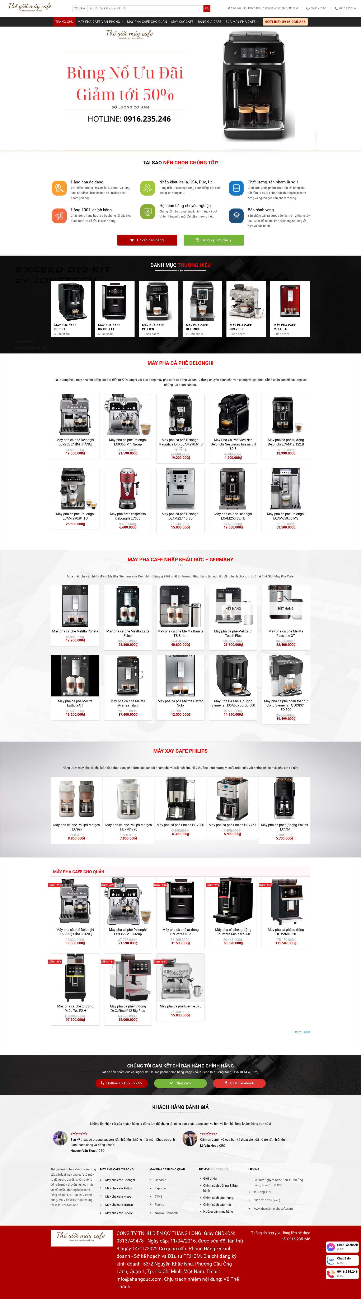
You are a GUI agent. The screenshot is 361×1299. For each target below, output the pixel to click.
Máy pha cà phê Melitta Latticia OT (75, 703)
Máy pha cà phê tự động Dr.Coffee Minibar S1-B (233, 932)
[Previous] (48, 798)
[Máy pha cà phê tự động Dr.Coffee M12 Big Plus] (128, 977)
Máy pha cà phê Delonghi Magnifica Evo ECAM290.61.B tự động (181, 444)
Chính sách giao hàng (218, 1198)
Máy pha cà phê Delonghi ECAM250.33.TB (233, 516)
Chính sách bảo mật (217, 1205)
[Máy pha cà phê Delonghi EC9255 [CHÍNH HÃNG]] (75, 901)
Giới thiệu (210, 1178)
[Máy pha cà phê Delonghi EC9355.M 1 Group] (128, 901)
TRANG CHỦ (64, 22)
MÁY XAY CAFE (182, 22)
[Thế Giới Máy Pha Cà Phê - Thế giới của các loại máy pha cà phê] (34, 8)
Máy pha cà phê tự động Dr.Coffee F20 (286, 932)
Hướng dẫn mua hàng (218, 1211)
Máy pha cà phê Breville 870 (180, 1006)
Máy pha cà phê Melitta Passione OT (285, 633)
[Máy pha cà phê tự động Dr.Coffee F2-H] (75, 977)
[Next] (313, 798)
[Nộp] (206, 8)
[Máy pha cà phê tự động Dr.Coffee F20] (286, 901)
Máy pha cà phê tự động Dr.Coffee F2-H (75, 1008)
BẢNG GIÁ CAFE (209, 22)
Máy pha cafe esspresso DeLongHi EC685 (128, 516)
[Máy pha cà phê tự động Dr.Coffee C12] (180, 901)
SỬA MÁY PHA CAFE (241, 22)
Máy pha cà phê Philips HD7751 (232, 825)
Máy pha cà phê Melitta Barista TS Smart (180, 633)
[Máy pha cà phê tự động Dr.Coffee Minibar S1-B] (233, 901)
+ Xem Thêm (301, 1032)
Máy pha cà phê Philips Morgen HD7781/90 (128, 827)
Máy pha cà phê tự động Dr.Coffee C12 (181, 932)
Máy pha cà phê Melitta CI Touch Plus (233, 633)
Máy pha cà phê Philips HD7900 (180, 825)
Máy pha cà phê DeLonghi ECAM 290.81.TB (75, 516)
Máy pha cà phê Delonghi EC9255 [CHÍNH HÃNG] (75, 442)
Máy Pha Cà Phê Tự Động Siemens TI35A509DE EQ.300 (233, 703)
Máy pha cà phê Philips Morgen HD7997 (76, 827)
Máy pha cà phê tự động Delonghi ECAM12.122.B (286, 442)
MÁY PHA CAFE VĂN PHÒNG (99, 22)
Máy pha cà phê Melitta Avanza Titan (128, 703)
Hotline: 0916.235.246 (285, 22)
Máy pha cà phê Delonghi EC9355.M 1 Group (128, 442)
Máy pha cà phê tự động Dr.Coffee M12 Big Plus (128, 1008)
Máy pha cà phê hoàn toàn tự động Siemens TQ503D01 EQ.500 (286, 705)
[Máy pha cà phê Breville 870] (180, 977)
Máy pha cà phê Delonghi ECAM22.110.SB (180, 516)
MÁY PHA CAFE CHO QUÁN (147, 22)
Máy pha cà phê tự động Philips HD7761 (284, 827)
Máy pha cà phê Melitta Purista (75, 631)
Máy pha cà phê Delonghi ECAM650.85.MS (286, 516)
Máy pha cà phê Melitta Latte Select (127, 633)
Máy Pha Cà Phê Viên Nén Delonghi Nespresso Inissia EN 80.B (233, 444)
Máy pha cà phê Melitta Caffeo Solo (180, 703)
